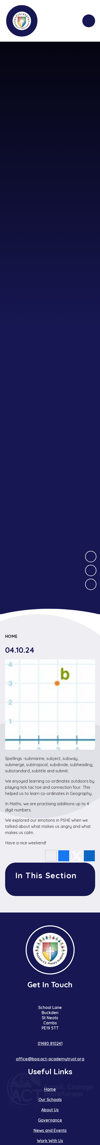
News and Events (50, 1130)
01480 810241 (50, 1043)
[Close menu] (88, 20)
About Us (50, 1109)
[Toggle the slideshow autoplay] (90, 584)
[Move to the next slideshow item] (90, 556)
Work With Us (50, 1140)
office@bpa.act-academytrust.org (50, 1058)
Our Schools (50, 1099)
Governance (50, 1120)
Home (11, 636)
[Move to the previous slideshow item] (90, 570)
